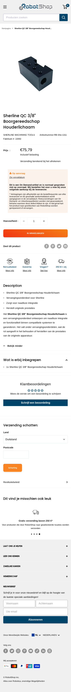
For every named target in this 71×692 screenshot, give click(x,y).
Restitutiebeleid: (11, 482)
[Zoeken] (63, 17)
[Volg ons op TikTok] (37, 651)
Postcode (8, 447)
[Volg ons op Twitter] (12, 651)
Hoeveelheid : (10, 221)
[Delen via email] (65, 246)
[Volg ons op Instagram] (18, 651)
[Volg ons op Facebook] (5, 651)
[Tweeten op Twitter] (59, 246)
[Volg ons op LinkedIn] (43, 651)
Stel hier (44, 270)
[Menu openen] (5, 7)
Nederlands (50, 635)
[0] (65, 7)
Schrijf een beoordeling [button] (35, 402)
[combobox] (31, 17)
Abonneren (35, 619)
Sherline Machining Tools (19, 135)
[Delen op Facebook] (46, 246)
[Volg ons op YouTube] (30, 651)
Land (6, 432)
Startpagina (6, 28)
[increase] (43, 221)
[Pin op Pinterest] (53, 246)
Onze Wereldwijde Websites (16, 635)
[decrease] (23, 221)
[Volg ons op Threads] (49, 651)
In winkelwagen (35, 233)
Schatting (12, 468)
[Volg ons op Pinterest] (24, 651)
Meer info (10, 270)
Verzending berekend (31, 161)
